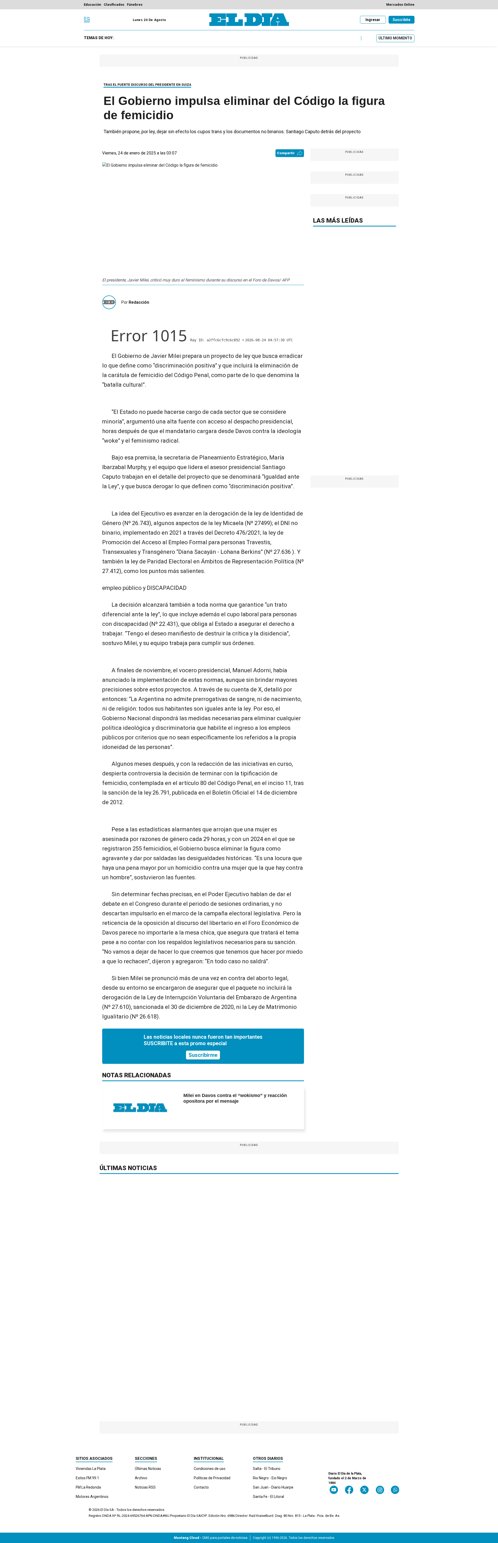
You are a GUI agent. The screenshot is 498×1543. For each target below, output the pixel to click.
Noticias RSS (145, 1487)
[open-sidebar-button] (87, 20)
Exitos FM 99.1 (87, 1478)
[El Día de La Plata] (249, 19)
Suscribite (401, 20)
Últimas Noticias (148, 1469)
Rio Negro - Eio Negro (270, 1478)
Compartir (286, 153)
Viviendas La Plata (91, 1469)
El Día (104, 1510)
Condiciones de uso (209, 1469)
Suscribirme (203, 1055)
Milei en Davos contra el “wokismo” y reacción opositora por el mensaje (235, 1098)
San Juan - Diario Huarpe (273, 1487)
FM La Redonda (88, 1487)
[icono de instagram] (380, 1489)
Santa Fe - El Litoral (268, 1497)
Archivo (141, 1478)
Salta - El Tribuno (266, 1469)
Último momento (395, 38)
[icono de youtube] (334, 1489)
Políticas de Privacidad (212, 1478)
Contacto (201, 1487)
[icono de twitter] (364, 1489)
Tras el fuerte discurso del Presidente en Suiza (147, 85)
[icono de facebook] (349, 1489)
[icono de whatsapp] (395, 1489)
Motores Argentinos (92, 1497)
